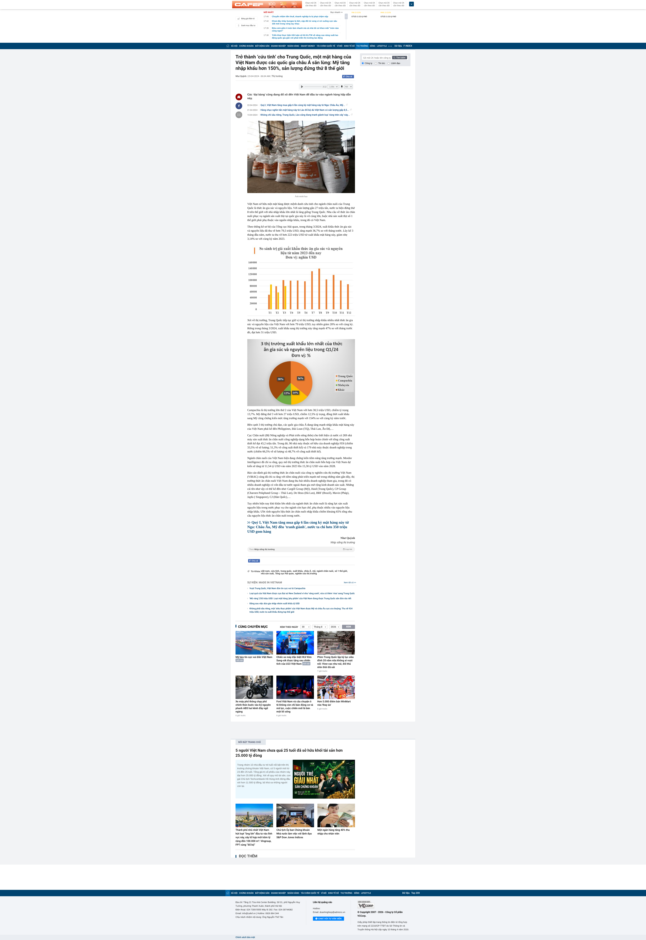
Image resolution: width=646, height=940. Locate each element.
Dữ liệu (398, 46)
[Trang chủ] (227, 46)
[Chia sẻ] (239, 105)
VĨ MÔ (339, 46)
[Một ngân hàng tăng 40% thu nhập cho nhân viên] (336, 815)
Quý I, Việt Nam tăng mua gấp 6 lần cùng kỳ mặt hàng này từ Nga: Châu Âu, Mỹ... (303, 105)
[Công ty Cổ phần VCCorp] (383, 904)
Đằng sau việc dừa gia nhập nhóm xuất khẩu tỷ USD (274, 603)
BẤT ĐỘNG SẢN (262, 46)
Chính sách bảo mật (245, 937)
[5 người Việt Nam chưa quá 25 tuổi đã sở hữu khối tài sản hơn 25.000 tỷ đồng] (324, 779)
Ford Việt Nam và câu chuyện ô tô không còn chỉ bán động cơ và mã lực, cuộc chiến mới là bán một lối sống (294, 706)
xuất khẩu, (298, 571)
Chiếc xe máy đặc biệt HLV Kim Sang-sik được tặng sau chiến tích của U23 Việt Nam (294, 660)
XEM (348, 626)
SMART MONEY (308, 46)
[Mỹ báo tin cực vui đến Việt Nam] (254, 642)
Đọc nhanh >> (336, 12)
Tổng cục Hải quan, (284, 573)
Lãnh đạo (395, 63)
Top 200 (415, 893)
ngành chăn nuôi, (325, 571)
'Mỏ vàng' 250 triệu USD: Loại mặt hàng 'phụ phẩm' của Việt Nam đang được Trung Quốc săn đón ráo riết (300, 598)
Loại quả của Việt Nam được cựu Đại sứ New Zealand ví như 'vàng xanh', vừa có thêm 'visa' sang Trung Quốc (302, 593)
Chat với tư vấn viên (330, 918)
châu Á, (308, 571)
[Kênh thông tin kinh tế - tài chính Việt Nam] (267, 4)
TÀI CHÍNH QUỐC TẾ (326, 46)
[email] (239, 114)
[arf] (301, 553)
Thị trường (277, 76)
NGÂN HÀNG (293, 46)
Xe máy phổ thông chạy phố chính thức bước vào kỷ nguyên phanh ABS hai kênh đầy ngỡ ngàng (253, 706)
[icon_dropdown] (411, 4)
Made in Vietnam (270, 582)
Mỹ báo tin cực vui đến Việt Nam (254, 657)
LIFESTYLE (382, 46)
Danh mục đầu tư (248, 25)
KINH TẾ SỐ (349, 46)
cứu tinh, (275, 571)
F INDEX (408, 46)
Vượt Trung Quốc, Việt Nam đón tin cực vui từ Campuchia (277, 588)
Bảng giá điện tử (248, 19)
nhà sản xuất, (267, 573)
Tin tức (381, 63)
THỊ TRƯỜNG (362, 46)
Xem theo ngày (289, 627)
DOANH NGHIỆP (278, 46)
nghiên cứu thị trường (306, 573)
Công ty (368, 63)
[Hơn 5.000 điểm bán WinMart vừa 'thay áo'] (336, 687)
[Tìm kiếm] (399, 57)
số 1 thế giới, (341, 571)
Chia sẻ (349, 76)
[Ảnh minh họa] (301, 157)
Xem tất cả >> (350, 582)
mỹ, (314, 571)
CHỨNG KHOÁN (246, 46)
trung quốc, (286, 571)
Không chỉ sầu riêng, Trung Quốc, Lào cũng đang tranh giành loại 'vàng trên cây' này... (305, 115)
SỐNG (372, 46)
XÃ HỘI (234, 46)
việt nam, (265, 571)
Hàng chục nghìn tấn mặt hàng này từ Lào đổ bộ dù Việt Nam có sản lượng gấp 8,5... (305, 110)
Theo (300, 549)
